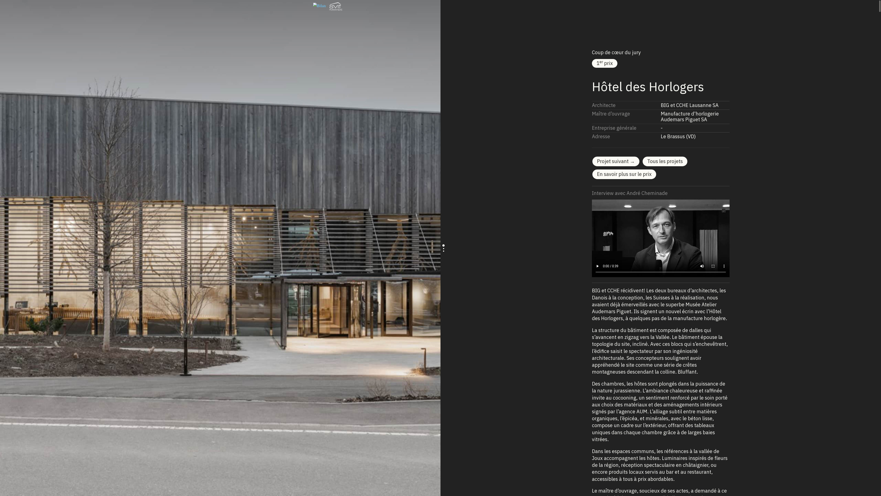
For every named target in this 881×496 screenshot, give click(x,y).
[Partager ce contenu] (565, 6)
